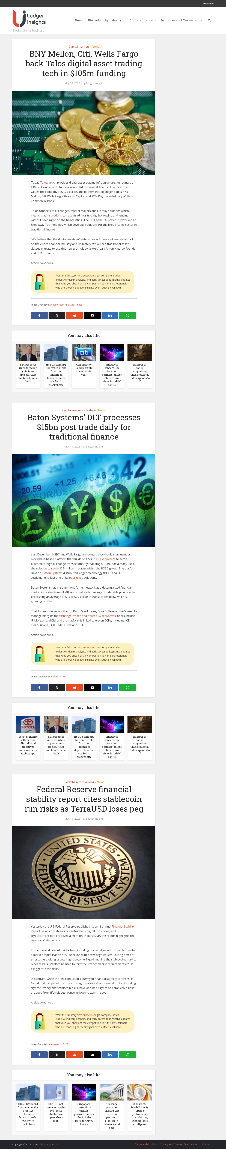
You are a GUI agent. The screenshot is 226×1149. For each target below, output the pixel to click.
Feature (90, 410)
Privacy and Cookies (171, 1144)
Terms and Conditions (147, 1144)
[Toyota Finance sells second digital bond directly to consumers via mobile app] (28, 724)
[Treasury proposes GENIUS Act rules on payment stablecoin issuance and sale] (112, 1092)
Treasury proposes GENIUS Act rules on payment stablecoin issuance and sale (112, 1115)
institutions (54, 215)
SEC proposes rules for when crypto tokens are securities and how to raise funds (28, 373)
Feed (186, 1144)
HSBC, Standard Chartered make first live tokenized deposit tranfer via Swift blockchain (56, 374)
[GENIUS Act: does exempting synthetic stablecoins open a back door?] (56, 1092)
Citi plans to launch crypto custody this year (84, 369)
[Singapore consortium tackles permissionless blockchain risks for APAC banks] (112, 352)
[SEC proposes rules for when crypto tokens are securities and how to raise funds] (28, 352)
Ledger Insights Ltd (48, 1144)
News (79, 20)
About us (196, 1144)
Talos (43, 182)
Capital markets (79, 47)
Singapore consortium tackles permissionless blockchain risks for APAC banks (112, 374)
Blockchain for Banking (79, 782)
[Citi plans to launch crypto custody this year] (84, 352)
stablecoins (123, 950)
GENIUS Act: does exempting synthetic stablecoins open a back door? (56, 1112)
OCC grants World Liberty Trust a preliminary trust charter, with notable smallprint (139, 1114)
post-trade (76, 578)
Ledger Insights (94, 83)
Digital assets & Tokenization (181, 20)
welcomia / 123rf (58, 676)
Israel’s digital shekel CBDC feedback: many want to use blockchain (109, 1143)
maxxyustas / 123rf (59, 1044)
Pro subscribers (87, 275)
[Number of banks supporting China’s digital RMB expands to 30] (139, 352)
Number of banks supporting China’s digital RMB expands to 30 (140, 373)
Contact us (208, 1144)
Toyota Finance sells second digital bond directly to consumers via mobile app (28, 745)
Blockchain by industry (105, 20)
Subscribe (208, 3)
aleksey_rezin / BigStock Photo (65, 304)
